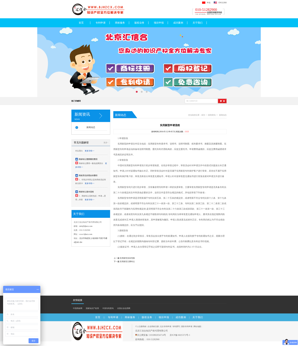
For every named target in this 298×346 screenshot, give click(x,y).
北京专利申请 (165, 326)
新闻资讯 (212, 115)
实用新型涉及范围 (127, 258)
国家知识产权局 (92, 308)
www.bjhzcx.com (85, 234)
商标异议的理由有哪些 (88, 174)
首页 (81, 22)
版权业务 (139, 22)
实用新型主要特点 (127, 261)
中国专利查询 (108, 308)
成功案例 (178, 22)
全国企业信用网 (123, 308)
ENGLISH (223, 3)
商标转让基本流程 (86, 190)
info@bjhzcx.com (85, 226)
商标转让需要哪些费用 (88, 158)
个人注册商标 (140, 326)
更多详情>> (89, 149)
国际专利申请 (186, 326)
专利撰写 (176, 326)
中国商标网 (77, 308)
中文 (209, 3)
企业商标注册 (153, 326)
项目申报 (159, 22)
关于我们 (198, 22)
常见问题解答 (81, 142)
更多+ (106, 143)
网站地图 (197, 326)
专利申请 (101, 22)
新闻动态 (90, 127)
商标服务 (120, 22)
